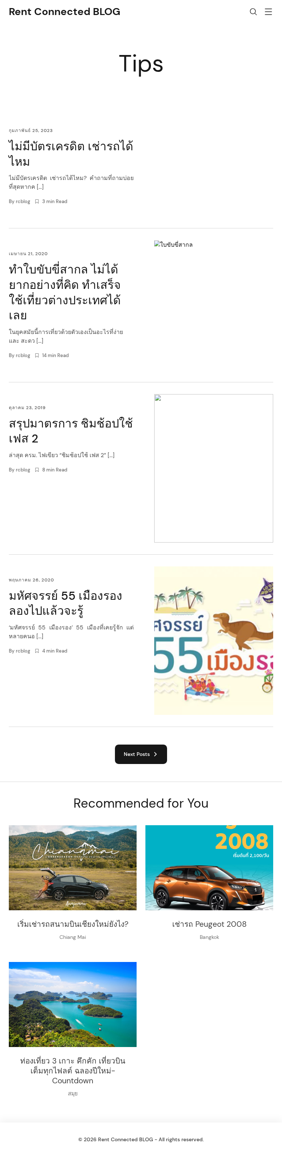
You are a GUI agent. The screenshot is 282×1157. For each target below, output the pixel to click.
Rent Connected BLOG (64, 11)
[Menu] (268, 13)
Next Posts (138, 754)
